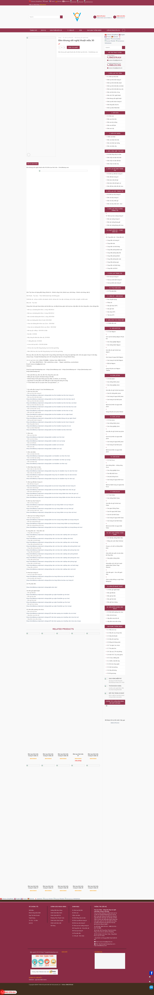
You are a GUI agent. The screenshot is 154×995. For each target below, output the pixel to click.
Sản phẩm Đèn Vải (56, 30)
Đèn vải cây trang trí (112, 197)
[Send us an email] (124, 2)
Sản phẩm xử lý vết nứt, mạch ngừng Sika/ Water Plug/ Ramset (114, 565)
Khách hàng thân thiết (35, 913)
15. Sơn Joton (111, 420)
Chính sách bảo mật (56, 923)
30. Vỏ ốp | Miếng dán (113, 657)
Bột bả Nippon (111, 363)
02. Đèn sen (110, 116)
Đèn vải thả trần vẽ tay (113, 92)
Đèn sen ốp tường (112, 122)
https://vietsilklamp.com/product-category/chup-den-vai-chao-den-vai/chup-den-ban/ (49, 538)
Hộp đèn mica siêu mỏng (114, 621)
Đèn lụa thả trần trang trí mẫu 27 (33, 887)
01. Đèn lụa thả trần (112, 76)
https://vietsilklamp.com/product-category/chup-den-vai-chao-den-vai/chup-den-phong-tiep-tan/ (52, 550)
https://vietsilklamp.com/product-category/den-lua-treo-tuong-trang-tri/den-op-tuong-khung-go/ (52, 523)
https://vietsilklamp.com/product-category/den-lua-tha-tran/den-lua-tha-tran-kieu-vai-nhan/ (51, 403)
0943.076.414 (43, 4)
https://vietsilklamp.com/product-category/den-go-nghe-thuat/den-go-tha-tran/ (48, 602)
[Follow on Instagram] (120, 2)
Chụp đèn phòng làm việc (114, 259)
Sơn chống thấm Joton (113, 423)
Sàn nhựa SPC (111, 312)
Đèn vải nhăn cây (112, 146)
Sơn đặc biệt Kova (112, 473)
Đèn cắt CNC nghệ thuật (114, 95)
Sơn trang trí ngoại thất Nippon (114, 357)
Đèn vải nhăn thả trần (113, 140)
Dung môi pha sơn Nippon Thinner (113, 369)
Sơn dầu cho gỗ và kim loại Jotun (115, 390)
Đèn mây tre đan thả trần (114, 157)
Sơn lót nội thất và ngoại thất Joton (114, 437)
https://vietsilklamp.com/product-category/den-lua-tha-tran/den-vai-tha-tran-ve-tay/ (49, 410)
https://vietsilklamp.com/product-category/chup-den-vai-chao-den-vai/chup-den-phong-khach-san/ (53, 546)
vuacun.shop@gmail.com (105, 941)
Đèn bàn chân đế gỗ (112, 180)
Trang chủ (33, 30)
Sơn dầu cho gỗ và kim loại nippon (113, 351)
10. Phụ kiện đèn (111, 291)
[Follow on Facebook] (118, 2)
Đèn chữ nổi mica (112, 615)
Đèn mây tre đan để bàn (114, 160)
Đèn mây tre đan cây (113, 164)
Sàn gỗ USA (110, 309)
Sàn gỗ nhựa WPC (112, 305)
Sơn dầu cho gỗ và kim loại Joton (115, 431)
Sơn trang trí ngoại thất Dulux (115, 517)
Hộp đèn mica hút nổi (113, 618)
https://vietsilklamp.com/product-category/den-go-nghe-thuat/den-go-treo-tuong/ (48, 606)
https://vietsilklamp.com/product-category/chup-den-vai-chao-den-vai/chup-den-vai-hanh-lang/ (52, 565)
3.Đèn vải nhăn (111, 136)
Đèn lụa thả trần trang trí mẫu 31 (33, 754)
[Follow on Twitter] (122, 2)
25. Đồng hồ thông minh (113, 642)
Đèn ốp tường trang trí (113, 219)
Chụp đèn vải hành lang (113, 265)
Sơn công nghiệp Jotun (113, 385)
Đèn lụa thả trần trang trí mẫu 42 (93, 754)
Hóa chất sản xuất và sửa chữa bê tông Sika (114, 554)
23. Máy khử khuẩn (112, 636)
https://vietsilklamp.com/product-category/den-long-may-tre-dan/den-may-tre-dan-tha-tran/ (51, 471)
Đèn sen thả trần (112, 119)
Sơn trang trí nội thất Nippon (115, 360)
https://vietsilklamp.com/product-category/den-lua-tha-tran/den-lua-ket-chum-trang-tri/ (50, 422)
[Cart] (123, 30)
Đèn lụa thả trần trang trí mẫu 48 (63, 887)
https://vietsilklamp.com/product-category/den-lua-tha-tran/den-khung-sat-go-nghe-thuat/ (51, 418)
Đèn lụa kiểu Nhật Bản (113, 107)
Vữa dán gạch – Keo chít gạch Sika (114, 573)
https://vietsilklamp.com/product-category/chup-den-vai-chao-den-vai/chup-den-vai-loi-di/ (50, 569)
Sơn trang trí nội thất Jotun (114, 399)
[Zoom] (28, 154)
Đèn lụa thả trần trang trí (114, 79)
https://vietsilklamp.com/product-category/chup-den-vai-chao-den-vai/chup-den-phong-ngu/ (51, 561)
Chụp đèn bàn (111, 243)
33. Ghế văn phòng (112, 667)
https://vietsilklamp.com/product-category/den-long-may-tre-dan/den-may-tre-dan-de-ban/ (51, 474)
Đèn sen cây (110, 128)
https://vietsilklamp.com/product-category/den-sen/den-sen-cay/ (44, 448)
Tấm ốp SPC (110, 315)
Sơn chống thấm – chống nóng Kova (114, 466)
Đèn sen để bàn (111, 125)
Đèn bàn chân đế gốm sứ (114, 183)
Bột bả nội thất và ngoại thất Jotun (114, 405)
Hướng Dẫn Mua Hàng (56, 910)
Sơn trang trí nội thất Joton (114, 444)
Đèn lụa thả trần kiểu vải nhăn (115, 86)
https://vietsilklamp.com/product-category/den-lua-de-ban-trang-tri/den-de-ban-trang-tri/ (50, 486)
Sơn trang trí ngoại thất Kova (115, 479)
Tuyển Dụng (32, 918)
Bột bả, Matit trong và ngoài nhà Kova (115, 485)
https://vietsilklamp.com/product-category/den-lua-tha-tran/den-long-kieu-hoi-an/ (48, 426)
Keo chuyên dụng (112, 299)
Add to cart (73, 47)
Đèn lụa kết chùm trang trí (114, 101)
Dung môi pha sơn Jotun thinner (114, 411)
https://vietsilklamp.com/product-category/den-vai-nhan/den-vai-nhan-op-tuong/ (48, 459)
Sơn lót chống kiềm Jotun (114, 393)
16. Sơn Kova (111, 460)
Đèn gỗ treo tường (112, 602)
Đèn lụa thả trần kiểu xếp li (114, 83)
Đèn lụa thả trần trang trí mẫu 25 (93, 887)
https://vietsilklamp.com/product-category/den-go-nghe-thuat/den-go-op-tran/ (48, 598)
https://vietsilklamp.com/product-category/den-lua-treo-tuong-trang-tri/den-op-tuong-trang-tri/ (52, 519)
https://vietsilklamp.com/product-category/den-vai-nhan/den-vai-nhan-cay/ (46, 463)
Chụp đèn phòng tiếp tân (114, 253)
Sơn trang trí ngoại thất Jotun (115, 396)
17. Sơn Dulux (111, 495)
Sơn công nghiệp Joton (113, 426)
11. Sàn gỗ (70, 30)
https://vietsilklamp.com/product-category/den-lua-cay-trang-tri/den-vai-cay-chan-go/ (49, 508)
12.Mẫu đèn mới (111, 323)
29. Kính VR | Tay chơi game (115, 654)
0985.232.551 (115, 65)
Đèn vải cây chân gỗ (112, 200)
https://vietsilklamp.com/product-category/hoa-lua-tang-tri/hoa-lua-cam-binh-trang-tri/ (50, 576)
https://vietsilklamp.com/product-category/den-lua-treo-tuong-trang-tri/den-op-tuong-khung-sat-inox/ (54, 527)
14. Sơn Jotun (111, 378)
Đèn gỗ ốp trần (111, 596)
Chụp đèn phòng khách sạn (114, 249)
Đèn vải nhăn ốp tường (113, 143)
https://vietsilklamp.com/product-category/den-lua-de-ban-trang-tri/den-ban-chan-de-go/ (50, 489)
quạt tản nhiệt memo (41, 979)
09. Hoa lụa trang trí (112, 276)
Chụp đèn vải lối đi (112, 268)
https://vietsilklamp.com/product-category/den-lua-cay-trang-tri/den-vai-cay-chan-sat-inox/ (51, 512)
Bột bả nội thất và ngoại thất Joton (114, 451)
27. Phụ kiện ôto (111, 648)
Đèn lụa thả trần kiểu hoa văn (115, 89)
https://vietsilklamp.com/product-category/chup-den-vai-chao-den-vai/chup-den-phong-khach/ (52, 554)
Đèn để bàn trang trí (112, 177)
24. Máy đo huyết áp (113, 639)
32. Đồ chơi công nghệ (113, 664)
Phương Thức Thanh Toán (57, 918)
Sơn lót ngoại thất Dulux (114, 511)
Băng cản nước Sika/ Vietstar (115, 541)
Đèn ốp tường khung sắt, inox (115, 225)
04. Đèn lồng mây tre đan (114, 154)
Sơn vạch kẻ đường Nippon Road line (115, 337)
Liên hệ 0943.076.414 (113, 30)
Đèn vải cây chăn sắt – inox (114, 204)
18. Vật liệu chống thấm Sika (115, 538)
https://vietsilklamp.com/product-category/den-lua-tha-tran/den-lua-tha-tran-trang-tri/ (50, 395)
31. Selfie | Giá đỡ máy (113, 661)
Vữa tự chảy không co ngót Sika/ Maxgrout (115, 580)
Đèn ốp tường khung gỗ (113, 222)
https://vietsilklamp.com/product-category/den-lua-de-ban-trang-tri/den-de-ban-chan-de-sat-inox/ (53, 497)
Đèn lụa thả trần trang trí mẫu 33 (48, 887)
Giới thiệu (31, 910)
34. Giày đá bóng (112, 670)
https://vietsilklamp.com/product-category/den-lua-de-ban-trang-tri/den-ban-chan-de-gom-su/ (52, 493)
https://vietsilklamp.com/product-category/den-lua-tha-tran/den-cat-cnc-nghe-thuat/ (49, 414)
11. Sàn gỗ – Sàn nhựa (78, 936)
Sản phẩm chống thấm (113, 558)
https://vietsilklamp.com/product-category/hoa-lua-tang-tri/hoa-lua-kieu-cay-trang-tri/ (49, 580)
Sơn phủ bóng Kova (112, 476)
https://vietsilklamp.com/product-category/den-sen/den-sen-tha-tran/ (45, 437)
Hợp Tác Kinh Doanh (34, 915)
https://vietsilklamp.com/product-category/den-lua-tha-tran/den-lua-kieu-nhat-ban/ (49, 429)
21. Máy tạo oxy (111, 629)
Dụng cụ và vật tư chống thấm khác (114, 547)
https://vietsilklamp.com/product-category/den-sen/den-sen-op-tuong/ (45, 441)
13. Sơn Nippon (111, 331)
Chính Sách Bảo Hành (56, 913)
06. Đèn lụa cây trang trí (113, 194)
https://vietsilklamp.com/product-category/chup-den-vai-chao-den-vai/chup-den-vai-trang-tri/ (51, 534)
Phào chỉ (109, 302)
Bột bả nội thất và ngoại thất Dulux (114, 527)
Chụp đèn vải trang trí (113, 240)
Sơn (80, 30)
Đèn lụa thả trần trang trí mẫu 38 (63, 754)
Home (59, 37)
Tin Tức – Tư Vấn (33, 920)
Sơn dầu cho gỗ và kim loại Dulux (113, 504)
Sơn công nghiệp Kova (113, 470)
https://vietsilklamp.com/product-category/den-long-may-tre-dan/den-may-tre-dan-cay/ (50, 478)
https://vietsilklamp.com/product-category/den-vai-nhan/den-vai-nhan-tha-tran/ (48, 456)
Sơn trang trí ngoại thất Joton (115, 441)
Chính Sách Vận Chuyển (57, 920)
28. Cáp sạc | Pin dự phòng (114, 651)
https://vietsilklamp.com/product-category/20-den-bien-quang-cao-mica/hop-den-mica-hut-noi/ (52, 617)
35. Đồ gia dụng (111, 673)
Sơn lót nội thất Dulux (113, 514)
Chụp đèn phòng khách (113, 256)
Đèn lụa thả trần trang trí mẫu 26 (48, 754)
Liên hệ (31, 923)
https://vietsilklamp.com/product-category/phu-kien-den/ (41, 587)
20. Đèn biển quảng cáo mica (115, 612)
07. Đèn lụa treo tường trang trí (114, 216)
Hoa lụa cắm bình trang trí (114, 280)
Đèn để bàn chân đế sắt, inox (115, 186)
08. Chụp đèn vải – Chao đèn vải (115, 237)
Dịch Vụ (43, 30)
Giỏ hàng (53, 925)
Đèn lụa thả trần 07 (78, 754)
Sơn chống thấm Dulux (113, 498)
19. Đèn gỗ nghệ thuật (113, 589)
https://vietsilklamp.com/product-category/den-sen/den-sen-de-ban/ (45, 444)
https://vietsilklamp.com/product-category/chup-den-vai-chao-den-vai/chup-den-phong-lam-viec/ (52, 557)
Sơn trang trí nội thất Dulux (114, 521)
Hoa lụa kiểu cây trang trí (114, 283)
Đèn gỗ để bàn (111, 593)
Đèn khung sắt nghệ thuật (114, 98)
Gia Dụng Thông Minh (94, 30)
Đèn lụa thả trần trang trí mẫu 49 (78, 887)
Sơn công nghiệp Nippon (114, 342)
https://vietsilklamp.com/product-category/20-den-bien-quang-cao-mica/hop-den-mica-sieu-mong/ (53, 621)
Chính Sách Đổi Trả (56, 915)
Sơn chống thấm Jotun (113, 382)
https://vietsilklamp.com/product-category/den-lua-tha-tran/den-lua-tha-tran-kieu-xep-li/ (50, 399)
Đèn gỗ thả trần (111, 599)
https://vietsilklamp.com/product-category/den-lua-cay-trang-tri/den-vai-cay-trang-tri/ (49, 504)
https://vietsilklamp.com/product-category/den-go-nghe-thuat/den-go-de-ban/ (47, 594)
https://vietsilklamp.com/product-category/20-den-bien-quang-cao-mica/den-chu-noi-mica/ (51, 613)
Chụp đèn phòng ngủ (113, 262)
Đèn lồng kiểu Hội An (113, 104)
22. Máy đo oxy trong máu (114, 633)
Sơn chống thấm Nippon (113, 345)
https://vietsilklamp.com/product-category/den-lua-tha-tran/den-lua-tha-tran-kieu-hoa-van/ (51, 406)
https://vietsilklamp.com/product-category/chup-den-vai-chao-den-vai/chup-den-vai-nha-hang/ (52, 542)
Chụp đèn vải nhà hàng (113, 246)
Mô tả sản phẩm (32, 163)
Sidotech (31, 979)
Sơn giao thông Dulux (113, 508)
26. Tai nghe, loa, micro (113, 645)
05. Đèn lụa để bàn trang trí (114, 173)
